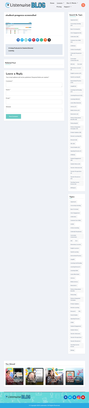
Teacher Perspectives (76, 172)
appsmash (74, 20)
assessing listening (76, 24)
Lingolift (73, 86)
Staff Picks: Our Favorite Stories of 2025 (74, 380)
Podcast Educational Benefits (76, 118)
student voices (75, 164)
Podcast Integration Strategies (75, 127)
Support (67, 7)
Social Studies (75, 147)
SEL (73, 143)
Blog (9, 369)
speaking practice (76, 151)
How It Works (72, 3)
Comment (9, 81)
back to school (75, 29)
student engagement (76, 159)
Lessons (60, 3)
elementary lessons (76, 68)
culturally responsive (76, 54)
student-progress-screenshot (21, 15)
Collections (74, 36)
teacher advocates (76, 167)
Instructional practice (76, 81)
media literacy (75, 110)
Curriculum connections (74, 59)
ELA (80, 64)
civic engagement (76, 33)
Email (8, 98)
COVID (73, 45)
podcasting (74, 123)
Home (52, 3)
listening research (76, 95)
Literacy (73, 106)
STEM (73, 154)
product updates (76, 132)
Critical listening (75, 49)
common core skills (76, 41)
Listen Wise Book (76, 103)
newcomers (74, 114)
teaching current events (75, 183)
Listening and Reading (76, 90)
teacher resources (75, 177)
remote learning (76, 136)
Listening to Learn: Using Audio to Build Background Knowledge (33, 378)
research (74, 140)
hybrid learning (75, 77)
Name (8, 89)
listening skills (75, 99)
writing (73, 187)
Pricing (59, 7)
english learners (76, 73)
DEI (72, 64)
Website (8, 107)
